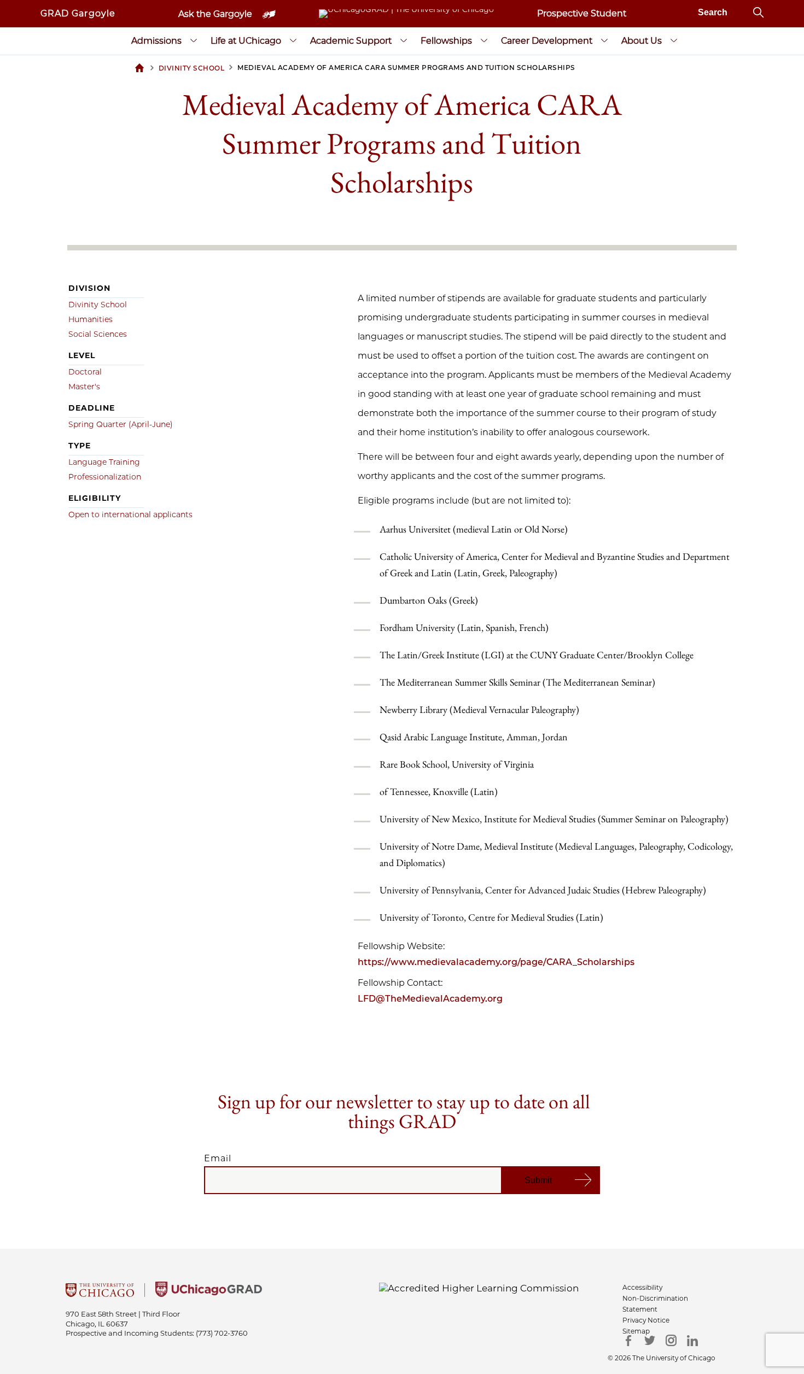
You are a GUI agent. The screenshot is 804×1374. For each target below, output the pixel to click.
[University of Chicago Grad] (208, 1293)
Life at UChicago (246, 41)
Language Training (104, 462)
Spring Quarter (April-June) (120, 424)
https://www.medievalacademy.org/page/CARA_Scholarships (496, 962)
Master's (84, 386)
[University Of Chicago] (100, 1293)
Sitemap (636, 1331)
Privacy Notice (645, 1320)
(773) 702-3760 (222, 1333)
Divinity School (97, 304)
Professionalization (104, 477)
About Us (641, 41)
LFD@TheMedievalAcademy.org (430, 998)
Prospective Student (581, 13)
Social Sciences (97, 334)
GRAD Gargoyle (78, 13)
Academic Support (351, 41)
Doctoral (85, 372)
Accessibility (642, 1287)
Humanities (90, 319)
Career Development (546, 41)
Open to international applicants (130, 514)
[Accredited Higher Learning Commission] (479, 1288)
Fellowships (446, 41)
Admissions (156, 41)
